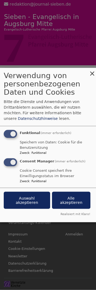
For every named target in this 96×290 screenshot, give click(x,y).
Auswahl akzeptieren (27, 200)
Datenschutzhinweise (38, 118)
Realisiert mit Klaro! (75, 214)
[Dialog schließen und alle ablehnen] (92, 71)
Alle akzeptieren (71, 200)
